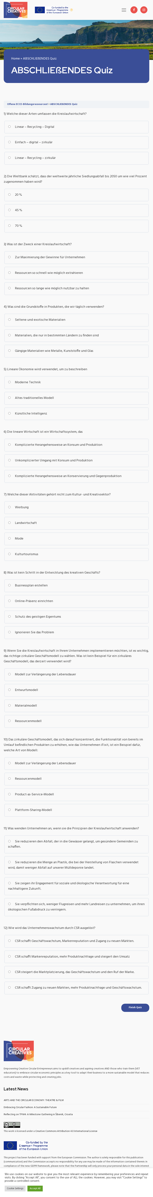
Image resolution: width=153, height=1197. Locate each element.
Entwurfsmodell (26, 690)
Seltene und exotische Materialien (39, 320)
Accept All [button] (35, 1188)
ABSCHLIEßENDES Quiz (63, 104)
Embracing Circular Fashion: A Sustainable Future (30, 1107)
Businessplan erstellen (31, 585)
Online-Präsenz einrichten (33, 601)
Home (15, 58)
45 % (18, 210)
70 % (18, 226)
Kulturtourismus (26, 554)
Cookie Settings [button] (15, 1188)
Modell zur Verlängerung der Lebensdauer (45, 674)
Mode (18, 538)
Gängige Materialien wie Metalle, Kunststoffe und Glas (53, 351)
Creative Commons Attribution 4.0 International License (66, 1131)
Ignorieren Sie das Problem (34, 632)
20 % (18, 195)
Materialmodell (25, 705)
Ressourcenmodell (28, 721)
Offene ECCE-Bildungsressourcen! (27, 104)
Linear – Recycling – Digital (34, 127)
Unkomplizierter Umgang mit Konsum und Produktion (53, 460)
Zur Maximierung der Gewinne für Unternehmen (49, 257)
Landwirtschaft (25, 523)
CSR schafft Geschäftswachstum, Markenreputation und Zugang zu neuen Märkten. (74, 941)
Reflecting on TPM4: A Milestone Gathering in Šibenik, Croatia (38, 1114)
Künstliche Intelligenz (30, 413)
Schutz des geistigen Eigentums (37, 617)
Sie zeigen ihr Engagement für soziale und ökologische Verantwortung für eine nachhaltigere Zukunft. (68, 886)
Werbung (21, 507)
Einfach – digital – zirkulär (33, 142)
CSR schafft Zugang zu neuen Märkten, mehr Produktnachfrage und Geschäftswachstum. (78, 987)
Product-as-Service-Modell (34, 794)
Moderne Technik (27, 382)
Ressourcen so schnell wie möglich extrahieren (48, 273)
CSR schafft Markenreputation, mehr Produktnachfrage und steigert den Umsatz (72, 956)
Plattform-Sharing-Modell (33, 810)
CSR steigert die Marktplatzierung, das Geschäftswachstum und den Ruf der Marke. (74, 972)
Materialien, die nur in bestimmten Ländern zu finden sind (56, 335)
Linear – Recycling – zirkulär (35, 158)
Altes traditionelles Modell (34, 398)
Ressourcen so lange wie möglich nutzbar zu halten (51, 288)
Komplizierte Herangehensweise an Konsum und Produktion (58, 445)
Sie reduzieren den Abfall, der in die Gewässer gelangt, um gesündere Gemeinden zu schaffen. (73, 844)
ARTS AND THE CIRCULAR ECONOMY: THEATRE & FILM (34, 1100)
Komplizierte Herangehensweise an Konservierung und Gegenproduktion (67, 476)
